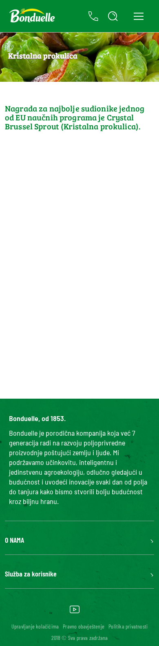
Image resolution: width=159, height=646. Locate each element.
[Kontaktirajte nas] (93, 16)
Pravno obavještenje (83, 626)
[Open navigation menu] (138, 16)
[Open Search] (113, 16)
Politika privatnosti (128, 626)
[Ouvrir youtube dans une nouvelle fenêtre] (75, 612)
